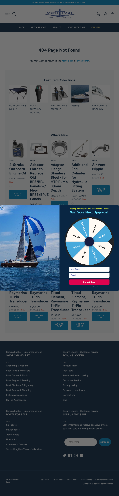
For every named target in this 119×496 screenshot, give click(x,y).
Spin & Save (89, 282)
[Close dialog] (2, 208)
